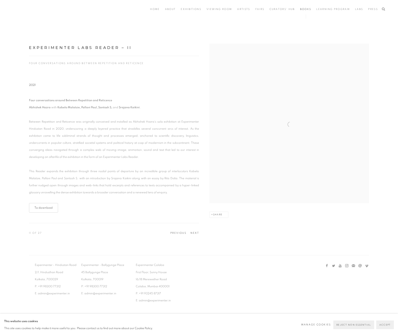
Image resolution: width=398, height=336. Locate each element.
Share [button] (217, 214)
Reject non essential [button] (353, 325)
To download (43, 207)
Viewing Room (219, 9)
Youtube (340, 266)
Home (155, 9)
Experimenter (29, 9)
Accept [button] (385, 325)
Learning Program (333, 9)
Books (305, 9)
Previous (178, 233)
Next (195, 233)
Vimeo (366, 266)
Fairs (260, 9)
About (170, 9)
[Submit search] (384, 9)
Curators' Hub (282, 9)
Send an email (360, 266)
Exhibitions (191, 9)
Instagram (346, 266)
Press (373, 9)
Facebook (327, 266)
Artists (243, 9)
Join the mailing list (353, 266)
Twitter (333, 266)
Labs (359, 9)
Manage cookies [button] (316, 325)
